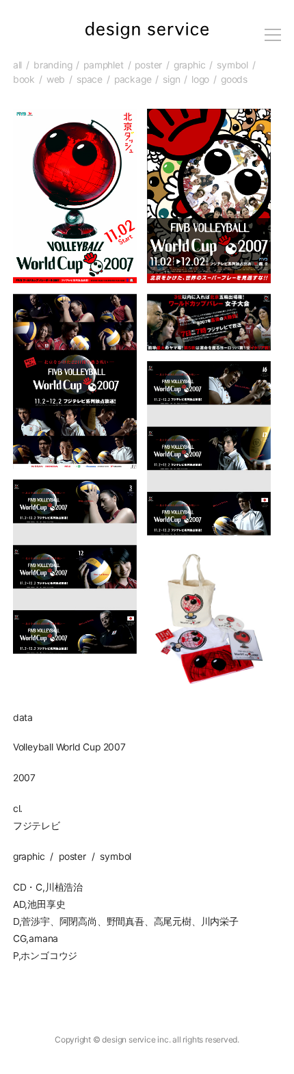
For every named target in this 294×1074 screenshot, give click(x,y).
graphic (190, 65)
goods (234, 79)
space (90, 79)
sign (171, 79)
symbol (232, 65)
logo (200, 79)
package (133, 79)
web (55, 79)
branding (53, 65)
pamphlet (103, 65)
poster (148, 65)
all (17, 65)
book (24, 79)
